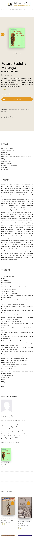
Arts (21, 110)
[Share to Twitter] (8, 117)
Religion (3, 111)
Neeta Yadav (6, 522)
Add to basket (18, 99)
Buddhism (26, 110)
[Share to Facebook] (10, 117)
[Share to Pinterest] (6, 117)
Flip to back (18, 53)
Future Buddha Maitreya (5, 463)
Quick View (24, 507)
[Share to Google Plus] (12, 117)
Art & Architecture (13, 110)
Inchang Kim (8, 75)
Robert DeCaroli (23, 525)
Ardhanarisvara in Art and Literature (8, 519)
